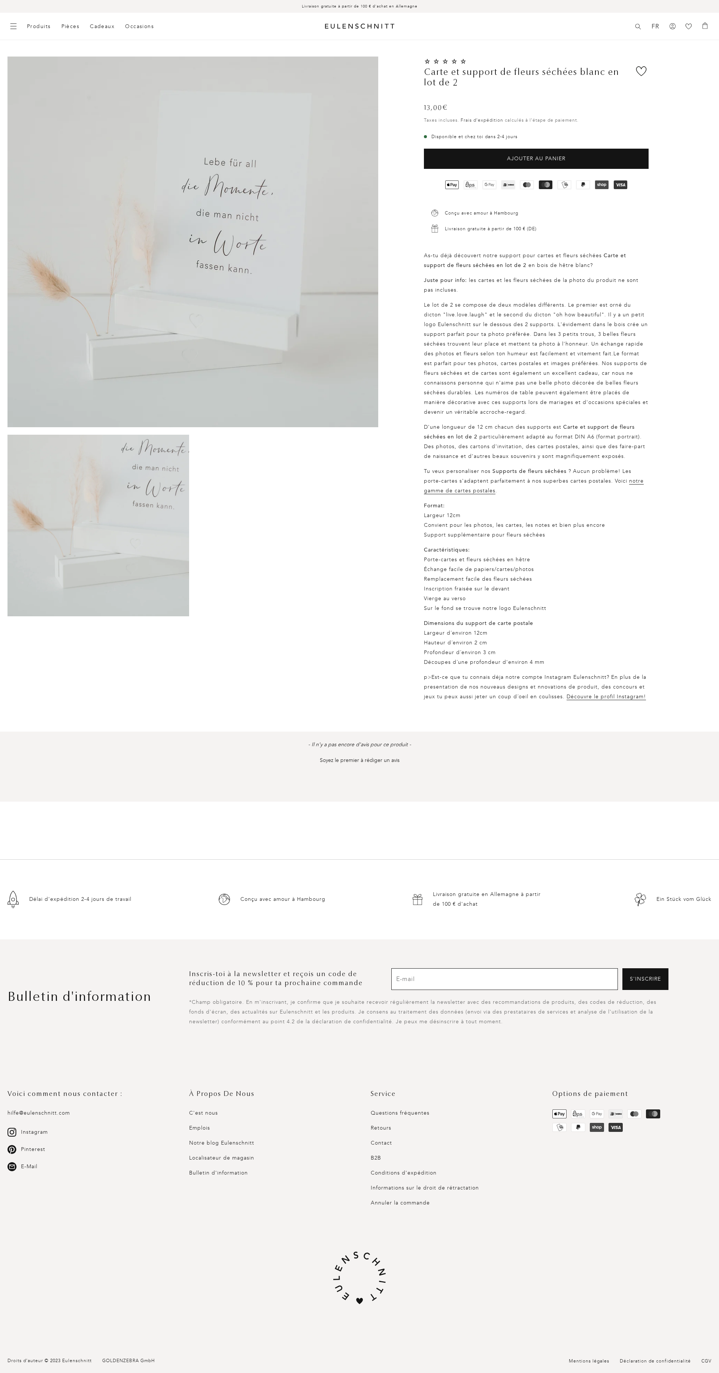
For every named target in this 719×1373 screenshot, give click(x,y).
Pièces (70, 26)
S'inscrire (645, 979)
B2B (376, 1158)
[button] (638, 27)
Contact (381, 1143)
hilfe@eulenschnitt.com (38, 1113)
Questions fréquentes (400, 1113)
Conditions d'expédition (404, 1173)
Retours (381, 1128)
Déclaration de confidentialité (655, 1361)
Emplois (199, 1128)
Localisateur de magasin (221, 1158)
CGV (706, 1361)
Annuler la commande (400, 1203)
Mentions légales (589, 1361)
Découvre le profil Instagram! (606, 696)
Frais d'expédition (482, 120)
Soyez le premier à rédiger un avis (360, 760)
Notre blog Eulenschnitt (221, 1143)
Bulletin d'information (218, 1173)
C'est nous (203, 1113)
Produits (39, 26)
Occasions (139, 26)
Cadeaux (102, 26)
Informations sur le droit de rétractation (425, 1188)
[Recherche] (638, 27)
